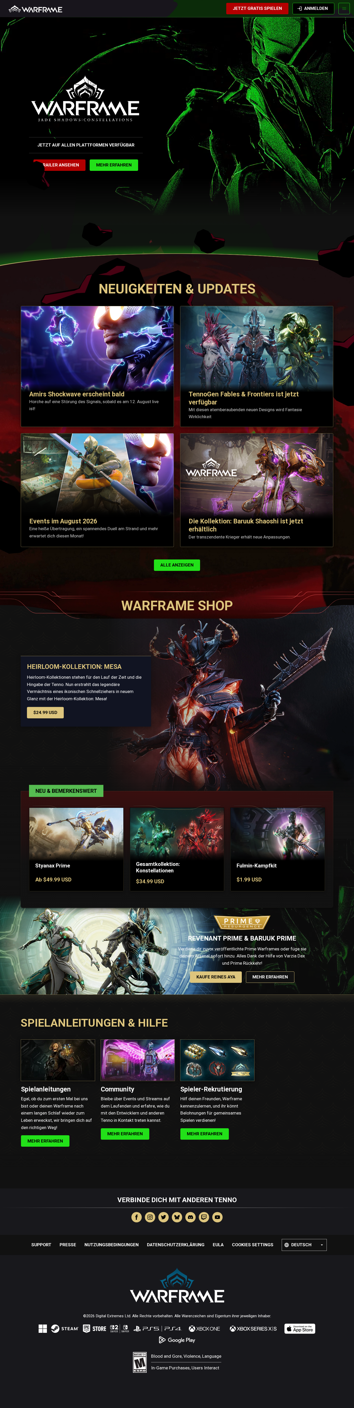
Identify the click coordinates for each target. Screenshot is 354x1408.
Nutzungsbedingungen (111, 1244)
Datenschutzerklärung (175, 1244)
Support (41, 1244)
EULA (218, 1244)
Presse (68, 1244)
